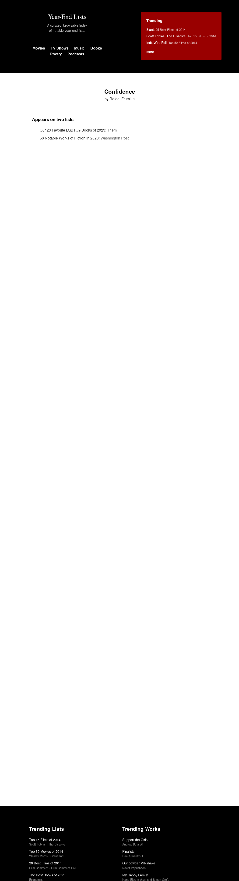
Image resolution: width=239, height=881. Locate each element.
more (150, 51)
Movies (38, 48)
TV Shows (60, 48)
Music (79, 48)
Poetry (56, 54)
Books (96, 48)
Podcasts (75, 54)
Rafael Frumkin (122, 98)
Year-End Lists (67, 16)
